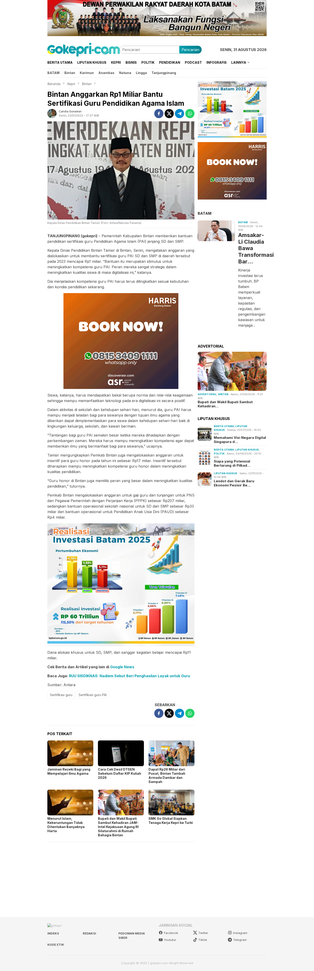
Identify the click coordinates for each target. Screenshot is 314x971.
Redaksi (89, 933)
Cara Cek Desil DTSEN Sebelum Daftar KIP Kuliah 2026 (119, 773)
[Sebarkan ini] (158, 113)
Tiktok (202, 940)
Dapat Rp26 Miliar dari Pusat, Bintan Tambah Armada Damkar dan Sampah (166, 775)
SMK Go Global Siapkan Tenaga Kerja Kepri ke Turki (170, 821)
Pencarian (190, 49)
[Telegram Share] (179, 113)
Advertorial (207, 394)
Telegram (240, 940)
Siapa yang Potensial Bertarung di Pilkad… (232, 463)
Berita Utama (224, 426)
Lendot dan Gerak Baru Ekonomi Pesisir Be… (234, 483)
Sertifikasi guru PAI (93, 695)
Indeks (53, 933)
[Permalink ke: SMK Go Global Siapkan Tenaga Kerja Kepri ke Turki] (171, 802)
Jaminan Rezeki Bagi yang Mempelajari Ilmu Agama (68, 771)
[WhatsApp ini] (189, 113)
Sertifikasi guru (61, 695)
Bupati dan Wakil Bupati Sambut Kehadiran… (225, 404)
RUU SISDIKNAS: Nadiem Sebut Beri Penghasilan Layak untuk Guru (129, 676)
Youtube (170, 940)
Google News (122, 667)
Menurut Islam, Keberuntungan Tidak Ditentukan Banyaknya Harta (66, 825)
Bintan (223, 394)
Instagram (240, 933)
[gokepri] (83, 49)
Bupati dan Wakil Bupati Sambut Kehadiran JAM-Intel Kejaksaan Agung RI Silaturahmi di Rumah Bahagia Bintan (118, 827)
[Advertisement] (120, 877)
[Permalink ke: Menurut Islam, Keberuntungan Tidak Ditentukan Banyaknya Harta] (70, 802)
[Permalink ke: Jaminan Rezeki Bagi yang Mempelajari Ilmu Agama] (70, 753)
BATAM (204, 213)
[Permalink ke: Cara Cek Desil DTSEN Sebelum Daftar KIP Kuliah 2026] (121, 753)
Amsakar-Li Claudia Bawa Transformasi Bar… (252, 248)
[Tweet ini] (169, 113)
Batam (243, 222)
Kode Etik (55, 944)
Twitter (203, 933)
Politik (219, 453)
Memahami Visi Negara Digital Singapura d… (240, 440)
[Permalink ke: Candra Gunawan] (52, 113)
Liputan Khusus (247, 449)
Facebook (171, 933)
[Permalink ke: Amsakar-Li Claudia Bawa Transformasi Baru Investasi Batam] (216, 230)
